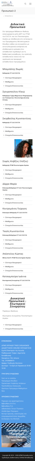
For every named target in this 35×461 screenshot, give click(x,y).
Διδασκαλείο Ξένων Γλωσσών (12, 409)
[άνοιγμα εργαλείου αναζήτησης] (25, 4)
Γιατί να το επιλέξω (9, 378)
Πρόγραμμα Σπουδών (9, 381)
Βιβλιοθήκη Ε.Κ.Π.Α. (9, 403)
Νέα (3, 391)
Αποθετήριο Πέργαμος (10, 411)
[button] (17, 78)
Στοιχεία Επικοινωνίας (14, 86)
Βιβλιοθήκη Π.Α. (7, 406)
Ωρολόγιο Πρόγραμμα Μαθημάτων (14, 388)
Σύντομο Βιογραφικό (13, 78)
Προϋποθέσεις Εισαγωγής (11, 386)
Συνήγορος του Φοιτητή (10, 419)
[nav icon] (30, 4)
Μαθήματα (9, 82)
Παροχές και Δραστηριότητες (13, 401)
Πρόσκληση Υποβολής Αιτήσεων (14, 383)
